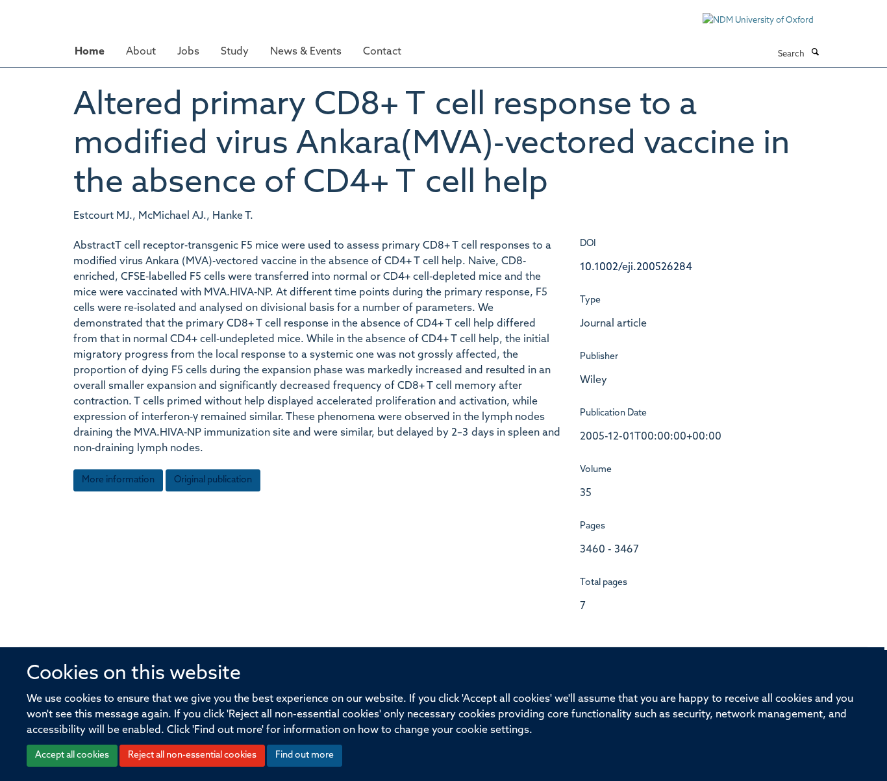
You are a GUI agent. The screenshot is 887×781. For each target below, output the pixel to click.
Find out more (304, 755)
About (141, 52)
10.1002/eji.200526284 (636, 267)
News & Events (306, 52)
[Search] (815, 53)
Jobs (188, 52)
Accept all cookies (72, 755)
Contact (382, 52)
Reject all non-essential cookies (192, 755)
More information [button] (118, 480)
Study (235, 52)
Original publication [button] (213, 480)
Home (90, 52)
